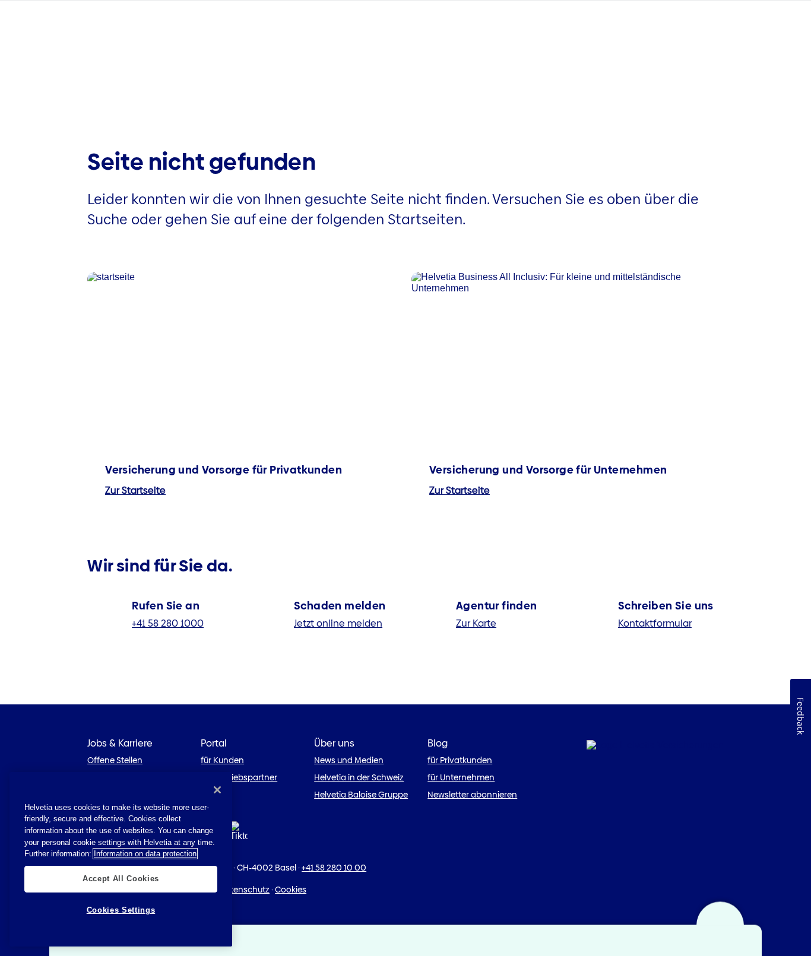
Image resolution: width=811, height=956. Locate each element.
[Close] (217, 790)
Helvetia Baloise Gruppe (361, 795)
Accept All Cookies (121, 878)
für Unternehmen (461, 777)
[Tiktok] (239, 835)
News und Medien (349, 760)
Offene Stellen (114, 760)
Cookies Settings (121, 910)
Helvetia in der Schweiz (359, 777)
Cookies (290, 889)
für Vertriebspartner (239, 777)
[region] (120, 859)
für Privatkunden (459, 760)
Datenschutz (244, 889)
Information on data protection (145, 853)
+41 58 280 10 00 (334, 868)
